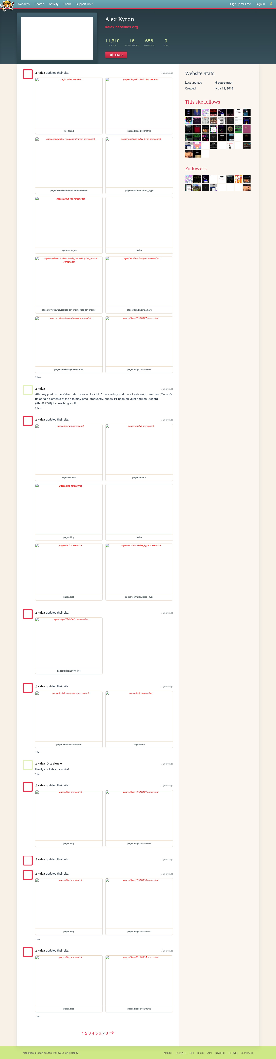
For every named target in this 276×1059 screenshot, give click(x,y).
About (168, 1053)
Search (39, 4)
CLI (192, 1053)
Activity (54, 4)
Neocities (28, 1053)
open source (44, 1053)
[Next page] (111, 1033)
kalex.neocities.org (121, 26)
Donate (181, 1053)
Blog (200, 1053)
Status (220, 1053)
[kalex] (28, 74)
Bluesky (73, 1053)
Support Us (83, 4)
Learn (67, 4)
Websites (23, 4)
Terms (233, 1053)
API (209, 1053)
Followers (195, 168)
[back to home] (7, 5)
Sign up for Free (240, 4)
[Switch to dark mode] (271, 4)
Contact (247, 1053)
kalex (41, 72)
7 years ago (167, 72)
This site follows (202, 102)
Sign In (260, 4)
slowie (57, 763)
